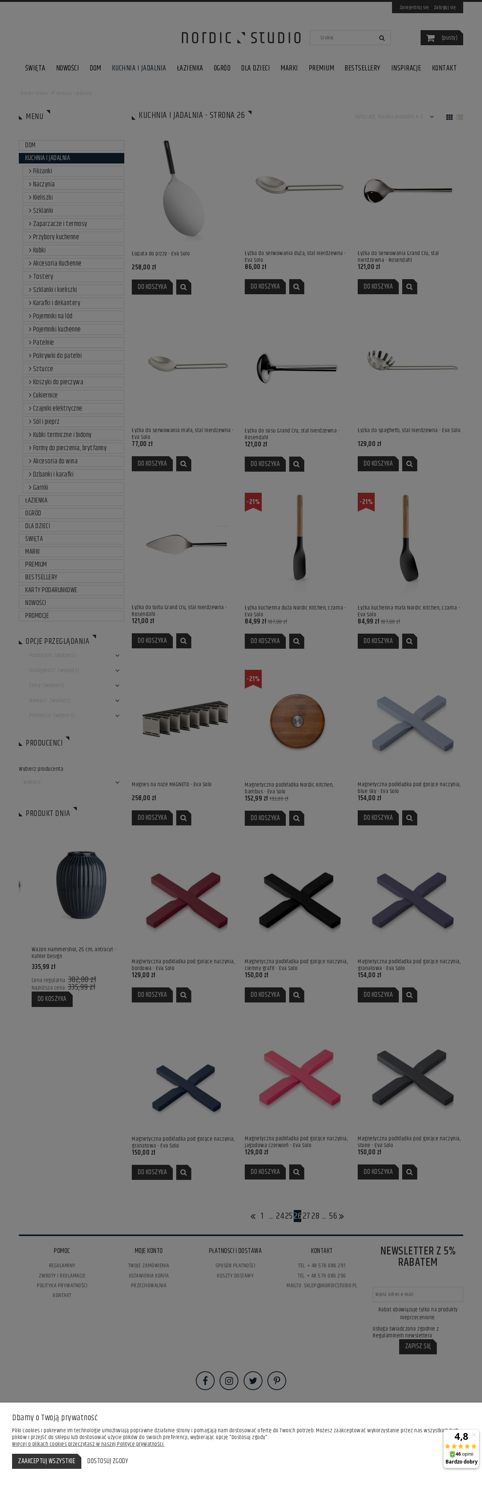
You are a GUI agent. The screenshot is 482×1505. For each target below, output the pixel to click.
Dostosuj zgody (107, 1461)
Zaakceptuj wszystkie (46, 1461)
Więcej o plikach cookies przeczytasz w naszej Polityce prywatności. (88, 1444)
